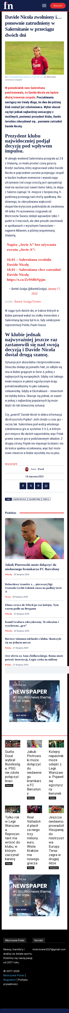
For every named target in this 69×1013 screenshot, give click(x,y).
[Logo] (8, 5)
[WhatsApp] (46, 486)
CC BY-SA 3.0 (37, 77)
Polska (8, 648)
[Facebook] (23, 486)
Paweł (41, 469)
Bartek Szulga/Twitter (27, 301)
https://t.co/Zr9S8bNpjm (26, 279)
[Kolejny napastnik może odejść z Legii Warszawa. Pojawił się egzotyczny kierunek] (56, 744)
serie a (46, 499)
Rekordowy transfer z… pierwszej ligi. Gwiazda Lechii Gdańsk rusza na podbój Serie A (33, 588)
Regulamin (9, 979)
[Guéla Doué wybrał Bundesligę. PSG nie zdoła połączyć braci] (12, 744)
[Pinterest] (38, 486)
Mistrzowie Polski (13, 975)
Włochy (11, 464)
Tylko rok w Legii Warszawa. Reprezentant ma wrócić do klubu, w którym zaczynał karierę (12, 838)
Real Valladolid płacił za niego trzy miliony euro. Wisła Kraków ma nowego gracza (34, 840)
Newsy (8, 597)
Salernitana (35, 499)
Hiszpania (54, 867)
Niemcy (9, 785)
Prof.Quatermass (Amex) (19, 77)
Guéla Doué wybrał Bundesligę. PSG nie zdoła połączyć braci (12, 766)
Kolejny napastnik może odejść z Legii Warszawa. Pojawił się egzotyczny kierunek (56, 772)
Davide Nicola (20, 499)
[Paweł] (28, 469)
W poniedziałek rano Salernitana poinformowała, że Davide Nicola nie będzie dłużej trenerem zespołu (31, 92)
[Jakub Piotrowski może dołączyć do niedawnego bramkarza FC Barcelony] (34, 538)
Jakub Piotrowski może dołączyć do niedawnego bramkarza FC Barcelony (34, 772)
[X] (30, 486)
